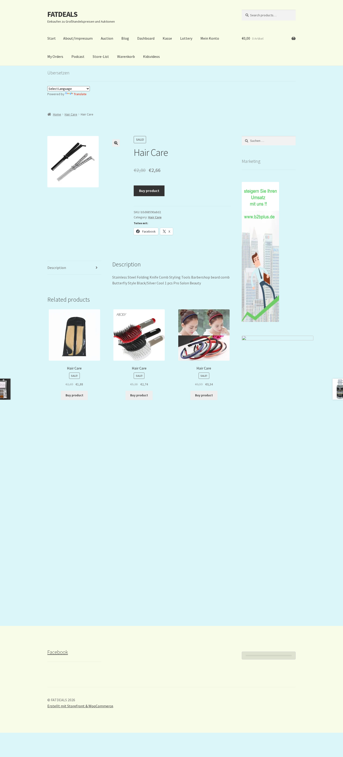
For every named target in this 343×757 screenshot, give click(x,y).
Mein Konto (209, 38)
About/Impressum (78, 38)
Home (57, 114)
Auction (107, 38)
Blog (125, 38)
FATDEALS (62, 14)
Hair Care (71, 114)
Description (56, 267)
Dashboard (145, 38)
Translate (80, 94)
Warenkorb (126, 56)
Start (51, 38)
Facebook (57, 652)
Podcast (77, 56)
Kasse (167, 38)
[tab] (74, 268)
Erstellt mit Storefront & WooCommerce (80, 706)
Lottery (186, 38)
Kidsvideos (151, 56)
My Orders (55, 56)
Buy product (149, 190)
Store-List (101, 56)
